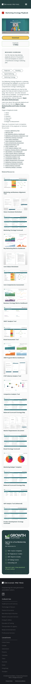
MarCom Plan (9, 132)
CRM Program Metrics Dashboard (15, 153)
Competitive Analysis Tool (12, 158)
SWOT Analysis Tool (11, 146)
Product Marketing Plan (12, 130)
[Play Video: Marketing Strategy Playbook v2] (15, 24)
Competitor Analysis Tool (12, 157)
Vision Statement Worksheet (13, 141)
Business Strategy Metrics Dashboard (16, 150)
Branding (18, 70)
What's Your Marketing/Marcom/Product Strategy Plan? (14, 105)
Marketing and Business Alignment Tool (16, 136)
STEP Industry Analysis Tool (13, 148)
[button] (26, 4)
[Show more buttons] (27, 32)
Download (15, 38)
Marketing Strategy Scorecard (13, 137)
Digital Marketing (9, 74)
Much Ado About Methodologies (14, 99)
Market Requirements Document (14, 160)
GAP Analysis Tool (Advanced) (13, 151)
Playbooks (7, 70)
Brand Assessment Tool (12, 144)
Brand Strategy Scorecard (12, 165)
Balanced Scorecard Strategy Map (15, 155)
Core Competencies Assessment (14, 143)
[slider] (15, 32)
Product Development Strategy (14, 164)
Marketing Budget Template (13, 167)
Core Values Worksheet (12, 139)
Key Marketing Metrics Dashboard (15, 134)
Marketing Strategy (9, 77)
